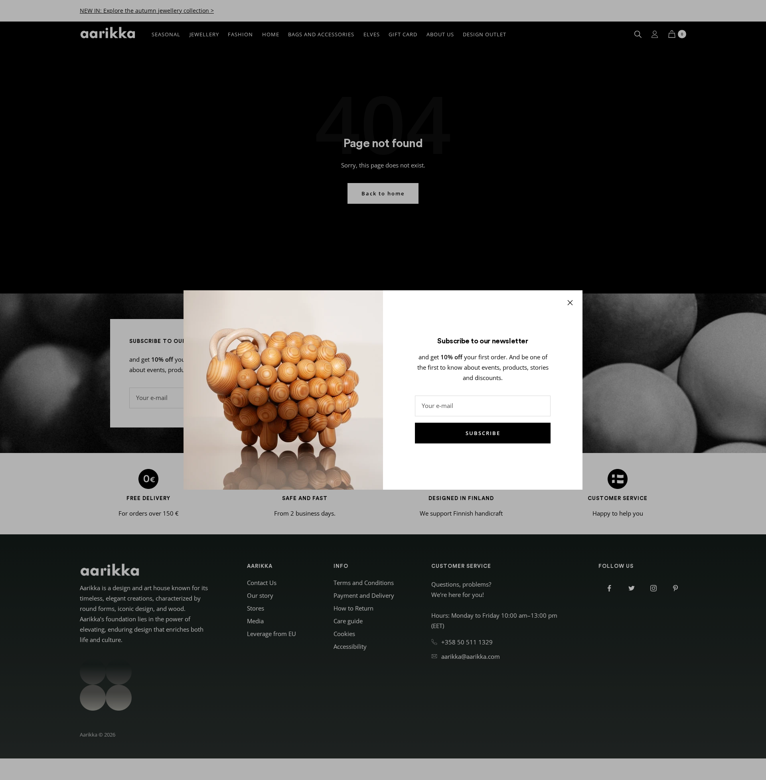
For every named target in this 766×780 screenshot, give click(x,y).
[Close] (570, 302)
